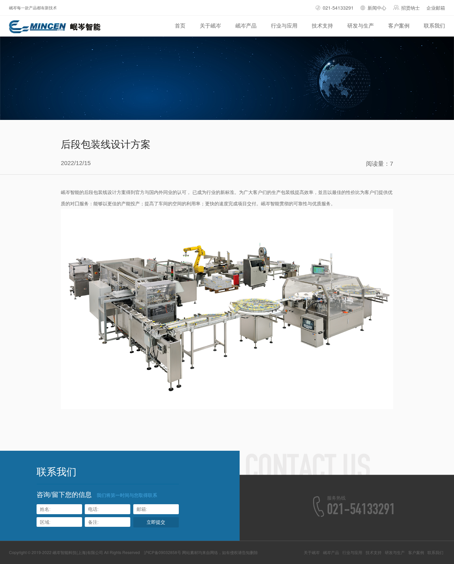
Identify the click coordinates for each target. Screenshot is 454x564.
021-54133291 (338, 7)
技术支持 (322, 25)
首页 (180, 25)
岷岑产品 (246, 25)
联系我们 (434, 25)
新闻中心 (377, 7)
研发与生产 (360, 25)
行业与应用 (284, 25)
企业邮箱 (435, 7)
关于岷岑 (210, 25)
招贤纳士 (410, 7)
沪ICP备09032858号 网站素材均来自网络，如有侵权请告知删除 (201, 552)
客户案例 (398, 25)
